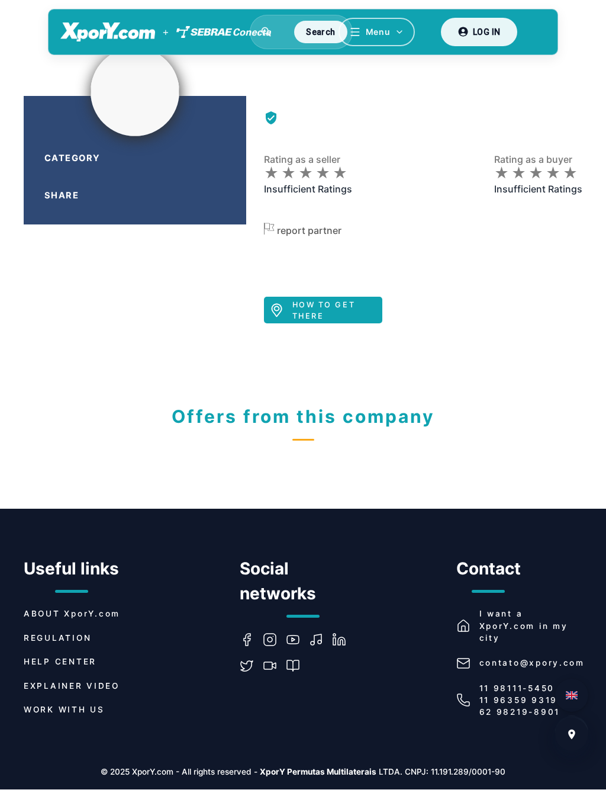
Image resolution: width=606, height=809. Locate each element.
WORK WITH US (64, 709)
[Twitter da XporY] (251, 666)
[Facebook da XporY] (251, 640)
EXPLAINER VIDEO (72, 686)
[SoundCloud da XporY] (320, 640)
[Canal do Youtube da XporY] (297, 640)
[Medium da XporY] (297, 666)
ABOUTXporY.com (72, 613)
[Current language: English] (571, 695)
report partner (309, 230)
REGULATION (57, 638)
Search (320, 32)
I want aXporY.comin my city (523, 626)
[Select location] (571, 734)
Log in (487, 32)
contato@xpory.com (532, 662)
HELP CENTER (60, 661)
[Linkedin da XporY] (343, 640)
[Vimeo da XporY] (274, 666)
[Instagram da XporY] (274, 640)
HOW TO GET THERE (323, 310)
